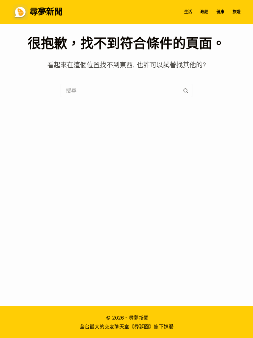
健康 (220, 11)
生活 (188, 11)
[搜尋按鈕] (185, 90)
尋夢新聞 (46, 12)
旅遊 (236, 11)
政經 (204, 11)
